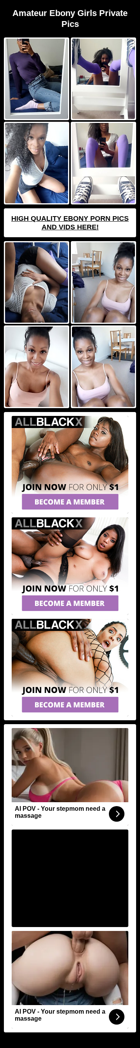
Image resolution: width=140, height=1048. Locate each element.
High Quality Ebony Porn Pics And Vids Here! (70, 223)
